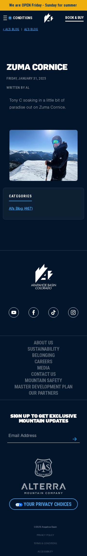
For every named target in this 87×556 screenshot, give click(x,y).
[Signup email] (75, 438)
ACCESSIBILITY (45, 552)
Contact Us (43, 374)
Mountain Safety (43, 380)
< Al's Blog (11, 29)
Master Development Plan (43, 387)
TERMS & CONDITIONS (45, 543)
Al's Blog (31, 29)
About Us (43, 343)
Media (43, 368)
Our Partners (43, 393)
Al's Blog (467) (20, 209)
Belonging (43, 355)
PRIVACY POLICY (45, 535)
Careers (43, 361)
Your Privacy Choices (48, 504)
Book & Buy (74, 17)
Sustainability (43, 349)
